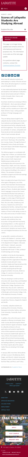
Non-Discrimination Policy (10, 454)
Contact (18, 383)
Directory (4, 397)
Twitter (5, 391)
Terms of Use (6, 452)
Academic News (17, 367)
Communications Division (11, 65)
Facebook (9, 391)
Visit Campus (14, 433)
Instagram (18, 391)
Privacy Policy (16, 452)
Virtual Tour (5, 410)
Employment (5, 407)
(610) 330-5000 (14, 385)
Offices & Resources (7, 400)
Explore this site (7, 29)
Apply (14, 427)
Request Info (14, 439)
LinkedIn (22, 391)
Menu (5, 9)
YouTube (14, 391)
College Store (5, 403)
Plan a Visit (9, 383)
